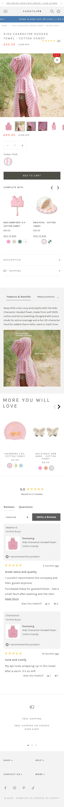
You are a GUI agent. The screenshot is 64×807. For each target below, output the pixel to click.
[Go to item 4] (43, 126)
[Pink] (8, 161)
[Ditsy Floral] (14, 241)
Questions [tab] (26, 508)
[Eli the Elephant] (49, 241)
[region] (32, 719)
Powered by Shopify (47, 798)
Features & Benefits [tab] (19, 296)
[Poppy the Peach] (8, 241)
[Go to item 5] (54, 126)
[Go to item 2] (20, 126)
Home (4, 26)
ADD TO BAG (10, 236)
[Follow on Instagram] (14, 788)
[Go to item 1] (9, 126)
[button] (51, 40)
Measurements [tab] (46, 296)
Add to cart (32, 175)
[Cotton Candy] (44, 241)
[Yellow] (15, 465)
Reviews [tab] (9, 508)
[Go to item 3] (31, 126)
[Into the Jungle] (19, 241)
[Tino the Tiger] (45, 468)
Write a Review (48, 518)
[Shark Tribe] (20, 465)
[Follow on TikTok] (33, 788)
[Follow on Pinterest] (24, 788)
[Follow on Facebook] (5, 788)
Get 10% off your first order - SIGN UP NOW (32, 3)
